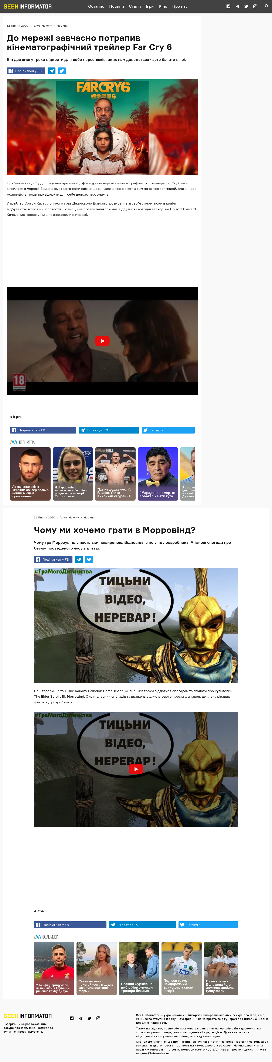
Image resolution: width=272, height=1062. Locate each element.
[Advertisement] (102, 250)
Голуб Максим (42, 25)
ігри (17, 416)
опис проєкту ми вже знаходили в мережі (52, 214)
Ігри (150, 6)
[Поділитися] (51, 70)
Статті (135, 6)
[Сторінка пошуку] (267, 6)
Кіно (163, 6)
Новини (116, 6)
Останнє (96, 6)
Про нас (180, 6)
